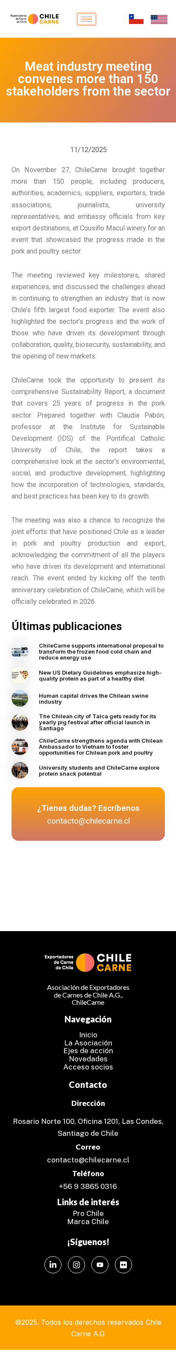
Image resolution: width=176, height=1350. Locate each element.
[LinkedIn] (53, 1264)
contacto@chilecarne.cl (88, 1160)
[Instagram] (76, 1264)
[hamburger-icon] (86, 19)
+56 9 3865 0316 (88, 1186)
